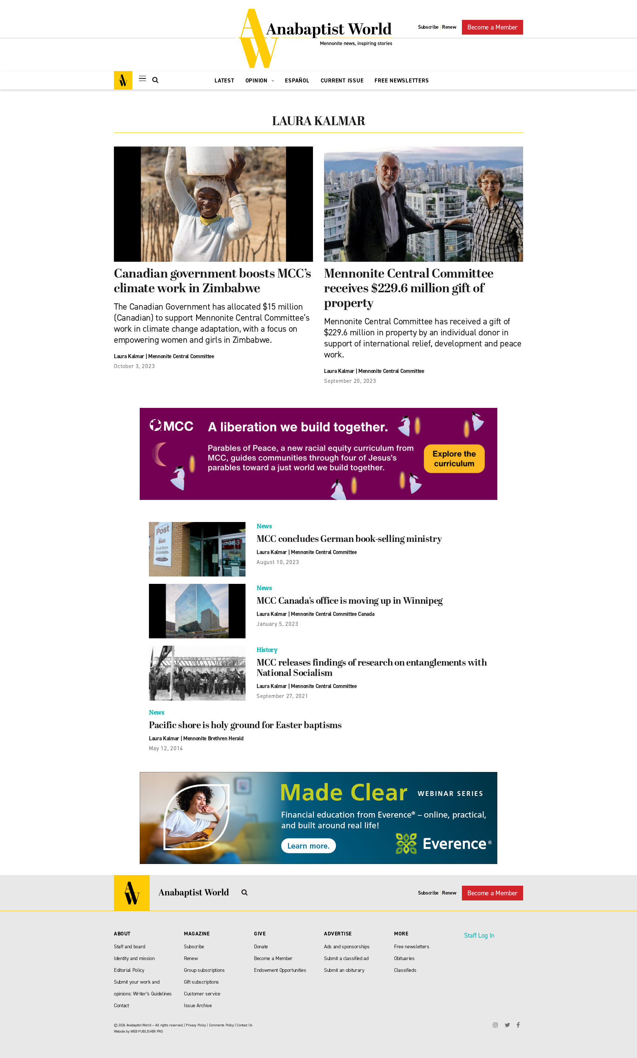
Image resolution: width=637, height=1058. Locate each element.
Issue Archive (198, 1005)
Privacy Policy (196, 1025)
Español (297, 80)
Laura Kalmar (129, 356)
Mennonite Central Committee (181, 356)
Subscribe (428, 27)
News (264, 526)
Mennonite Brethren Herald (213, 738)
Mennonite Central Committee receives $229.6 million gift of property (409, 289)
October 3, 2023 (134, 366)
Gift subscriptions (201, 981)
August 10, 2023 (278, 562)
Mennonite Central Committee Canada (332, 614)
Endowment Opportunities (280, 970)
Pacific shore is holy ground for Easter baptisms (245, 726)
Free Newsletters (402, 80)
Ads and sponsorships (346, 946)
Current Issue (342, 80)
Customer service (202, 993)
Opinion (257, 80)
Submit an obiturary (344, 970)
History (267, 650)
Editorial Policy (129, 970)
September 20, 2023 (350, 381)
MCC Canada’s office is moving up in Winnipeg (350, 601)
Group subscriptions (204, 970)
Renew (449, 27)
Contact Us (245, 1025)
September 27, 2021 (283, 696)
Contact (121, 1005)
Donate (261, 946)
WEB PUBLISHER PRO (146, 1031)
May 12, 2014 (166, 748)
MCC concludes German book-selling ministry (349, 540)
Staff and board (129, 946)
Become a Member (492, 27)
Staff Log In (479, 935)
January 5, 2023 (277, 624)
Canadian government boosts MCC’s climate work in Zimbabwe (212, 281)
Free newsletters (411, 946)
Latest (224, 80)
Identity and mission (134, 958)
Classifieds (405, 970)
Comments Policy (221, 1025)
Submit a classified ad (346, 958)
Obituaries (404, 958)
